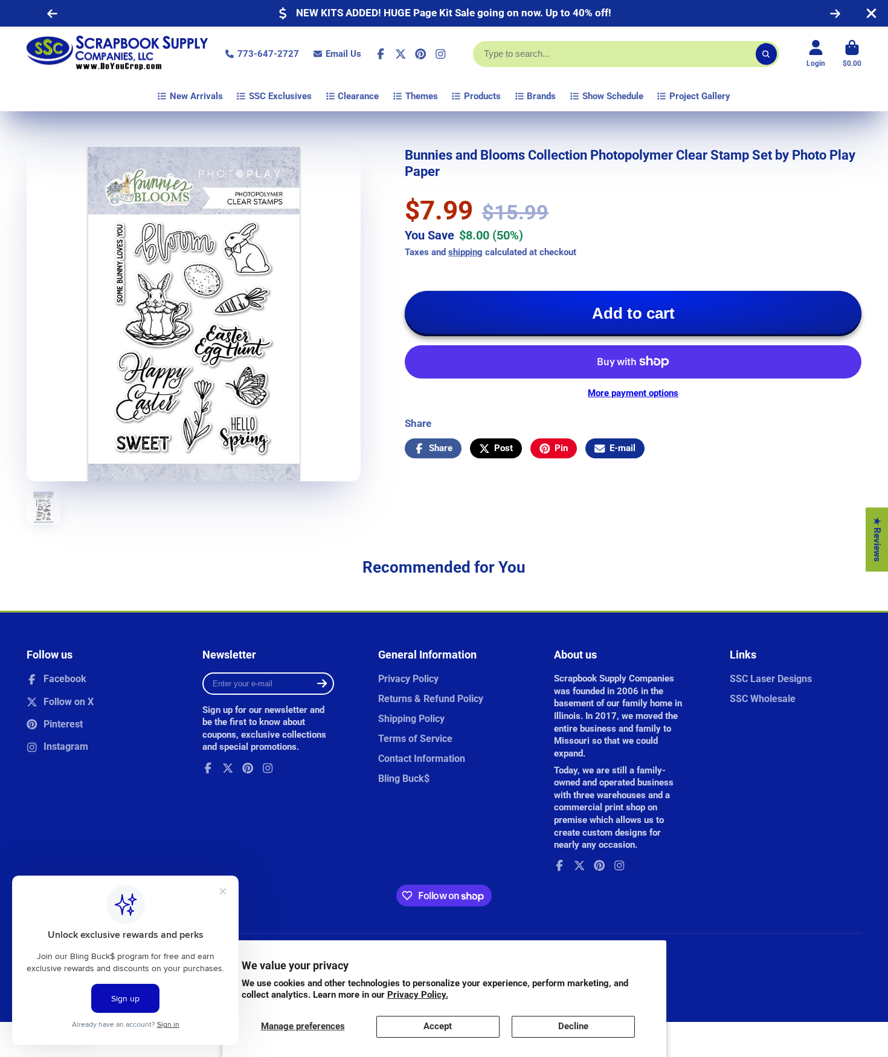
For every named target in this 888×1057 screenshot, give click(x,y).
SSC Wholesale (763, 698)
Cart (852, 54)
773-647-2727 (268, 53)
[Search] (766, 54)
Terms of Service (415, 738)
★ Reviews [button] (877, 539)
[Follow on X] (400, 53)
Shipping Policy (411, 718)
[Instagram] (440, 53)
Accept (437, 1026)
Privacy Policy (408, 679)
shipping (465, 252)
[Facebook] (380, 53)
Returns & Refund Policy (430, 698)
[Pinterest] (420, 53)
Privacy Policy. (417, 994)
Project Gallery (699, 96)
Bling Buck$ (404, 778)
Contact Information (421, 758)
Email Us (343, 53)
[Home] (117, 54)
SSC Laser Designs (771, 679)
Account (815, 54)
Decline (573, 1026)
